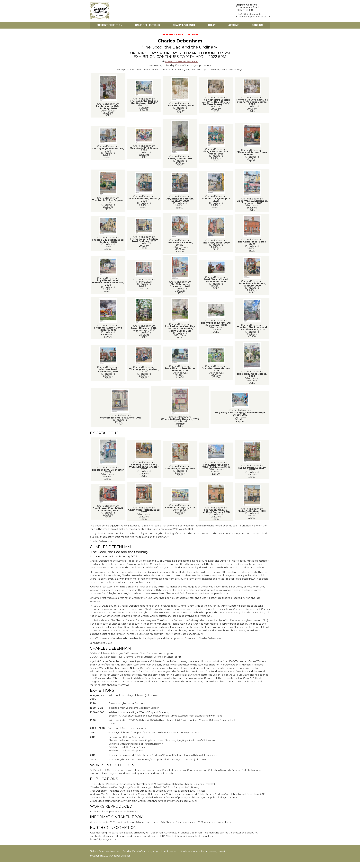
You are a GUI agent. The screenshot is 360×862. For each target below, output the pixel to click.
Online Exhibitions (147, 25)
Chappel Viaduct (184, 25)
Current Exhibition (109, 25)
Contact (258, 25)
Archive (233, 25)
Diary (212, 25)
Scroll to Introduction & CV (181, 61)
